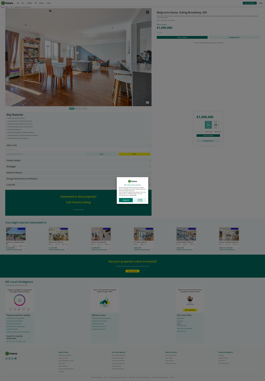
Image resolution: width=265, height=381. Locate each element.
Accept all (126, 200)
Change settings (140, 200)
